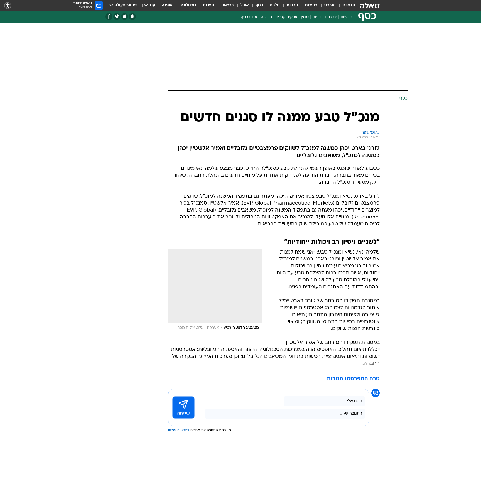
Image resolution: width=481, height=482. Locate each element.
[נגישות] (7, 5)
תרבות (292, 5)
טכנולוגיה (187, 5)
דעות (316, 17)
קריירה (266, 17)
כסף (259, 5)
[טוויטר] (116, 16)
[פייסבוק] (108, 16)
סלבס (275, 5)
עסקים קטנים (286, 17)
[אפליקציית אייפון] (124, 16)
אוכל (244, 5)
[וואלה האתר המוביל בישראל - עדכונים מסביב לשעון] (370, 5)
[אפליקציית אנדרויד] (132, 16)
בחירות (311, 5)
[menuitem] (345, 6)
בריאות (227, 5)
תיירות (208, 5)
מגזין (305, 17)
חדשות (348, 5)
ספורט (330, 5)
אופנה (167, 5)
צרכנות (331, 17)
